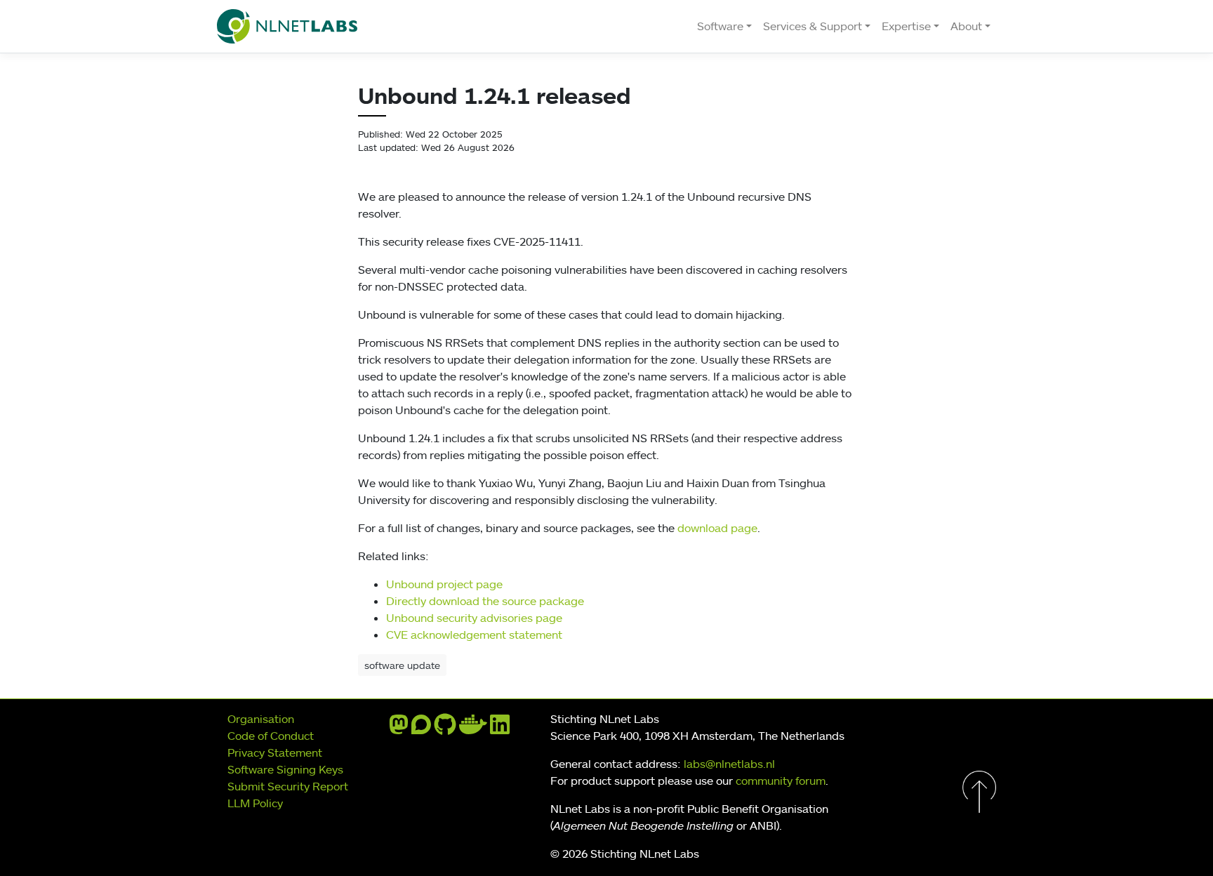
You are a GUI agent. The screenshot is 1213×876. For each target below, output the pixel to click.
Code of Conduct (270, 736)
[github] (445, 729)
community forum (781, 781)
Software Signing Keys (285, 769)
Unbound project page (444, 584)
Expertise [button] (906, 26)
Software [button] (720, 26)
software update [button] (402, 665)
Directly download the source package (485, 601)
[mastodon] (399, 729)
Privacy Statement (274, 752)
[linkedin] (500, 729)
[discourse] (421, 729)
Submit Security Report (287, 786)
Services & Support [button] (812, 26)
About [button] (966, 26)
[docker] (473, 729)
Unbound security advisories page (474, 618)
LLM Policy (255, 803)
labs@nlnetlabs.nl (729, 764)
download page (717, 528)
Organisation (260, 719)
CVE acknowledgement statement (474, 635)
